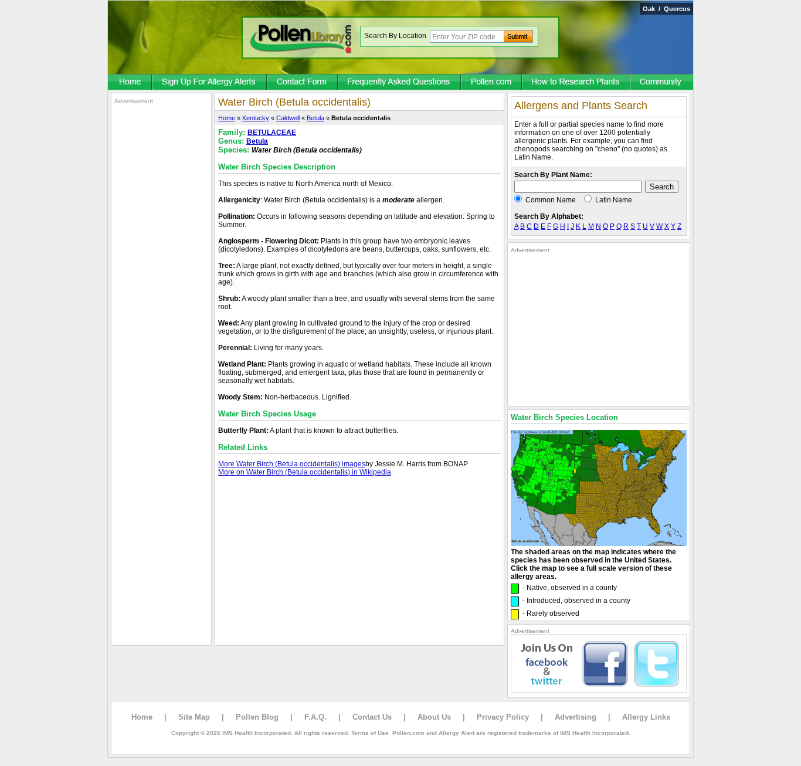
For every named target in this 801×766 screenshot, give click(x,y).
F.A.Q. (315, 717)
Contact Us (372, 717)
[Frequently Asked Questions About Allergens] (399, 82)
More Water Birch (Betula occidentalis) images (291, 464)
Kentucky (255, 117)
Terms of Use (370, 733)
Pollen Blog (257, 717)
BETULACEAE (271, 132)
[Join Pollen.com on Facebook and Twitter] (599, 690)
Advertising (575, 717)
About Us (434, 717)
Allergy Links (646, 717)
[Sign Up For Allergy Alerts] (209, 82)
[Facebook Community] (662, 82)
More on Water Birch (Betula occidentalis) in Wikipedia (304, 472)
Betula (315, 117)
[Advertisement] (161, 280)
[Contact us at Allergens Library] (302, 82)
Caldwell (288, 117)
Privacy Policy (503, 717)
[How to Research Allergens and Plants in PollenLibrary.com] (576, 82)
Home (226, 117)
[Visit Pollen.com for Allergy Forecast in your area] (491, 82)
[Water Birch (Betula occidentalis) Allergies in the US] (599, 544)
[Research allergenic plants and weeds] (130, 82)
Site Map (194, 717)
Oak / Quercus (666, 8)
